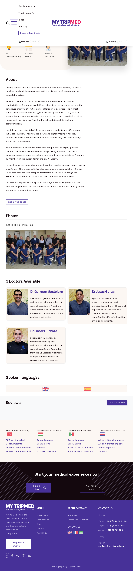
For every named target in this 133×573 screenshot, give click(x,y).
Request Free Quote (30, 33)
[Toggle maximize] (62, 233)
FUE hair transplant (15, 440)
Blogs (21, 19)
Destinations (25, 6)
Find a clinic (36, 487)
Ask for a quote (91, 487)
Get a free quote (17, 202)
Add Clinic (42, 533)
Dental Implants (14, 444)
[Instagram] (23, 555)
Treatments (24, 13)
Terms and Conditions (78, 519)
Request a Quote (18, 544)
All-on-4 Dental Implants (18, 447)
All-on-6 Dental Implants (18, 451)
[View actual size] (56, 233)
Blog (39, 524)
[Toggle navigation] (14, 23)
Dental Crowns (44, 444)
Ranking (22, 26)
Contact (40, 528)
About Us (72, 515)
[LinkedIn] (29, 555)
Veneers (41, 447)
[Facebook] (12, 555)
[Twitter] (17, 555)
